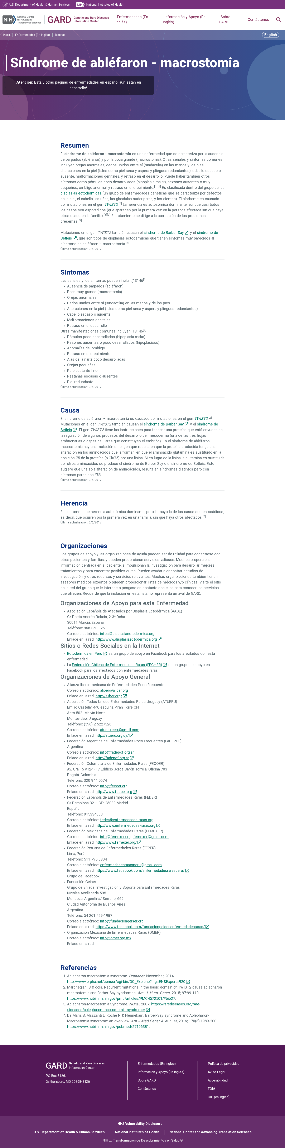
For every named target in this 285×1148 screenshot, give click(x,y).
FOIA (211, 1088)
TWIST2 (111, 204)
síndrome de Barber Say (164, 233)
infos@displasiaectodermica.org (127, 634)
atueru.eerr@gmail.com (119, 730)
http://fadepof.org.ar (112, 758)
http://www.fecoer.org (114, 792)
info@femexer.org (115, 837)
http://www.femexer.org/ (116, 842)
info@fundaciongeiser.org (122, 921)
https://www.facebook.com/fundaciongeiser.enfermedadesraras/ (150, 927)
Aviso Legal (216, 1072)
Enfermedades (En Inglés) (32, 34)
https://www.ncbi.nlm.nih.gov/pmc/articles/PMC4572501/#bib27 (121, 998)
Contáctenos (258, 20)
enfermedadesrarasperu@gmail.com (131, 865)
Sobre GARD (147, 1080)
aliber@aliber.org (114, 690)
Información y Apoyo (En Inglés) (161, 1072)
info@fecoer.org (113, 786)
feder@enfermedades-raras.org (126, 820)
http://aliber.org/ (109, 696)
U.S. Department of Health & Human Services (69, 1132)
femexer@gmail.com (151, 837)
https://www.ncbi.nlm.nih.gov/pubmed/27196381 (108, 1027)
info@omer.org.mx (115, 938)
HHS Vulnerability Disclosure (140, 1123)
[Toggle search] (278, 19)
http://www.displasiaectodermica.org (126, 639)
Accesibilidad (218, 1080)
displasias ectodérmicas (81, 193)
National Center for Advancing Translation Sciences (210, 1132)
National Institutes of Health (137, 1132)
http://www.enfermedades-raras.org (125, 825)
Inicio (6, 34)
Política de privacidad (223, 1063)
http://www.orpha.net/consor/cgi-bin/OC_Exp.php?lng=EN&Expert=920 (126, 982)
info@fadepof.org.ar (117, 752)
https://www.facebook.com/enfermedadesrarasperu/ (140, 870)
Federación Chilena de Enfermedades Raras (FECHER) (117, 665)
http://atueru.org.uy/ (112, 735)
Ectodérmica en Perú (84, 653)
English (270, 35)
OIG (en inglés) (219, 1097)
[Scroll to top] (274, 1137)
